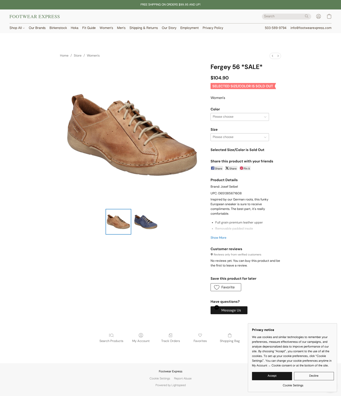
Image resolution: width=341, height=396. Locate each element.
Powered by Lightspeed (171, 385)
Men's (121, 28)
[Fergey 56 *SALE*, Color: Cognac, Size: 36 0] (118, 222)
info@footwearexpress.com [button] (311, 28)
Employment (189, 28)
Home (64, 55)
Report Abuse (183, 378)
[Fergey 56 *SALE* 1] (145, 222)
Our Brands (37, 28)
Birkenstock (58, 28)
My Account (141, 341)
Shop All (16, 28)
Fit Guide (89, 28)
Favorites (200, 341)
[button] (34, 16)
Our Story (169, 28)
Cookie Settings (160, 378)
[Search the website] (307, 16)
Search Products (111, 341)
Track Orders (170, 341)
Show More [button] (218, 238)
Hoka (74, 28)
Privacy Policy (213, 28)
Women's (106, 28)
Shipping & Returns (143, 28)
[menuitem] (272, 56)
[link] (293, 384)
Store (78, 55)
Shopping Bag (230, 341)
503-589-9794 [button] (276, 28)
